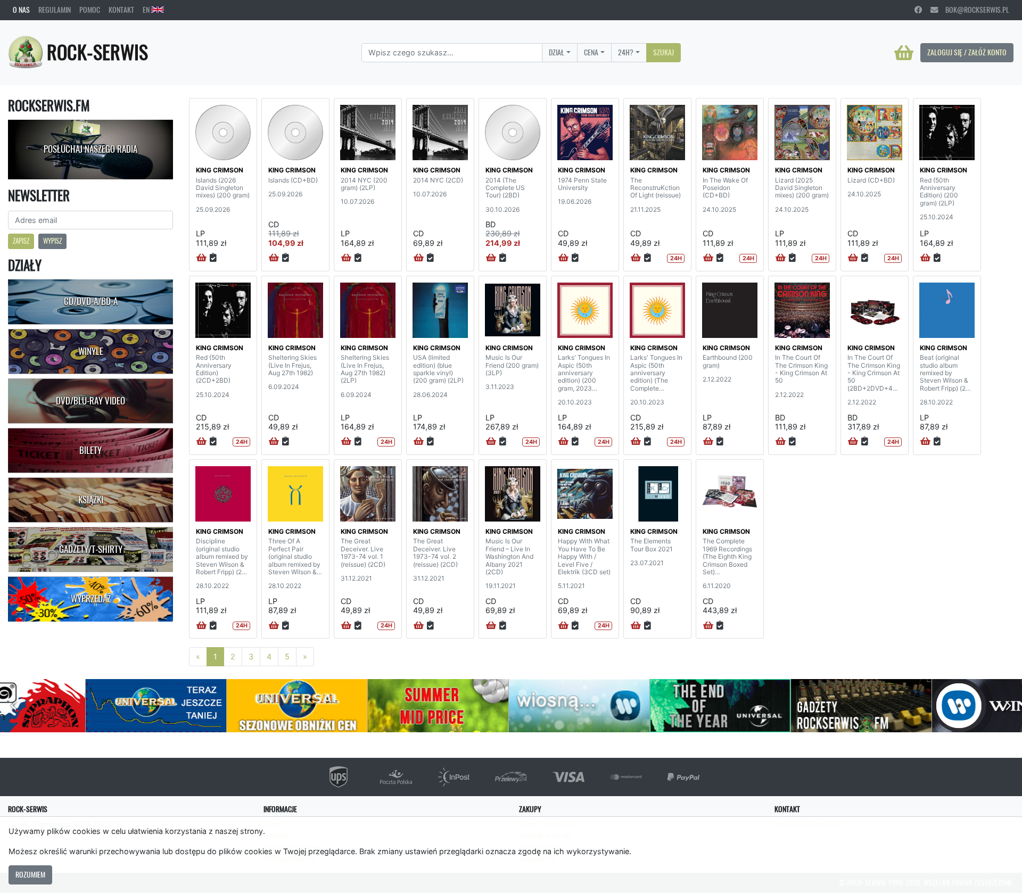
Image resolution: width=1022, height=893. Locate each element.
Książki (90, 499)
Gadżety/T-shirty (90, 549)
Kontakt (121, 9)
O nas (21, 9)
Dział (556, 52)
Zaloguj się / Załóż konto (967, 52)
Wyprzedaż (91, 598)
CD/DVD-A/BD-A (91, 301)
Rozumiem (30, 874)
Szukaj (663, 52)
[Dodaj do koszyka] (201, 258)
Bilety (90, 450)
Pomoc (89, 9)
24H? (625, 52)
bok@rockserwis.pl (973, 9)
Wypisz (52, 240)
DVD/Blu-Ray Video (90, 400)
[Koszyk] (904, 53)
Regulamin (54, 9)
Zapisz (21, 240)
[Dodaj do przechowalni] (213, 258)
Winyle (90, 351)
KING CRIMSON (219, 170)
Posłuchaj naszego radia (90, 149)
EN (147, 9)
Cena (591, 52)
